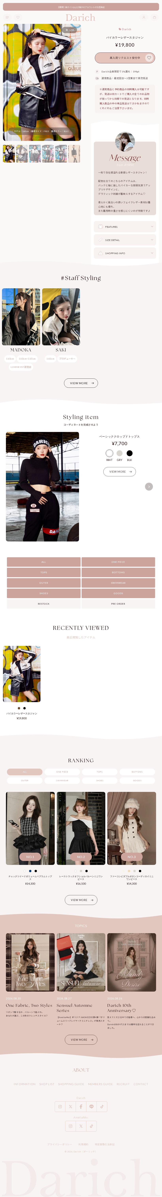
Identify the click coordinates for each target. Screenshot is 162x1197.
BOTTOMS (118, 572)
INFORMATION (25, 1084)
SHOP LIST (47, 1084)
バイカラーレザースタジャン (21, 713)
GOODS (118, 593)
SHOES (44, 593)
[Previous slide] (13, 487)
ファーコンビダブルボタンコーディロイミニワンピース (132, 877)
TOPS (43, 572)
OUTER (43, 582)
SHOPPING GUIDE (71, 1084)
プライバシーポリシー (59, 1144)
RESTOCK (44, 603)
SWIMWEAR (118, 582)
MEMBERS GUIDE (100, 1084)
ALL (43, 561)
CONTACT (141, 1084)
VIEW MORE (79, 383)
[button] (154, 17)
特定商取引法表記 (105, 1144)
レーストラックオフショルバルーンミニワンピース (81, 877)
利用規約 (83, 1144)
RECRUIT (123, 1084)
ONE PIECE (118, 561)
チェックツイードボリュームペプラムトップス (30, 877)
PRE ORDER (118, 603)
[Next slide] (149, 487)
